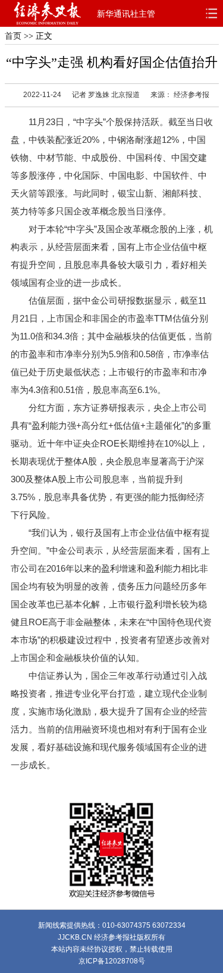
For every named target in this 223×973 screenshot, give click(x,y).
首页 (13, 36)
